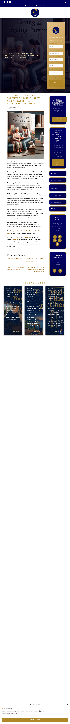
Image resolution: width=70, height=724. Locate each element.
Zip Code (52, 63)
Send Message (56, 82)
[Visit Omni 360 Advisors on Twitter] (60, 237)
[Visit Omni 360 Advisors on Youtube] (57, 244)
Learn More (15, 332)
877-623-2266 (41, 5)
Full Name (53, 44)
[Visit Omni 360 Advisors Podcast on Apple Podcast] (60, 271)
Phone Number (54, 50)
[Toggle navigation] (65, 2)
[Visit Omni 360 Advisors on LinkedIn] (60, 240)
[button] (67, 705)
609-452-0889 (30, 5)
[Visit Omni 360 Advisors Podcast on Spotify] (54, 271)
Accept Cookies (35, 719)
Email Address (54, 56)
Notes (51, 69)
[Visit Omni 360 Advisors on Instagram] (55, 240)
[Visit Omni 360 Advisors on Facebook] (55, 237)
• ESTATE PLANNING (14, 259)
